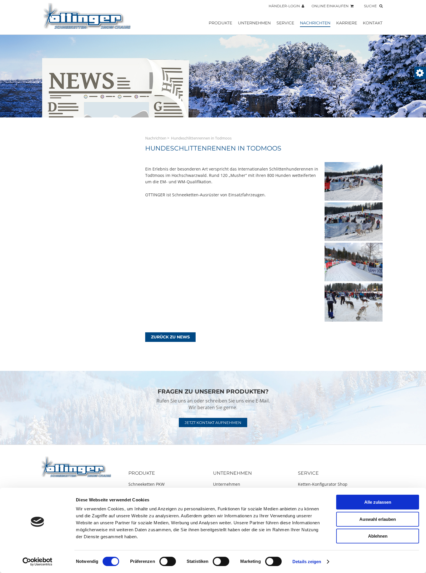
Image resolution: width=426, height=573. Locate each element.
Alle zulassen (377, 502)
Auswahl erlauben (377, 519)
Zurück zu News (170, 337)
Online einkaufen (331, 6)
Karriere (346, 23)
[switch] (167, 561)
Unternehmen (254, 23)
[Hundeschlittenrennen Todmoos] (354, 199)
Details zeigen (306, 561)
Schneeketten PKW (146, 484)
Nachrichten (315, 23)
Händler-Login (285, 6)
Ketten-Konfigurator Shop (322, 484)
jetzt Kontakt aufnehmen (213, 422)
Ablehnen (377, 536)
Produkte (220, 23)
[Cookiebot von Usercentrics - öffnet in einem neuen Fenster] (37, 561)
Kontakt (373, 23)
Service (285, 23)
